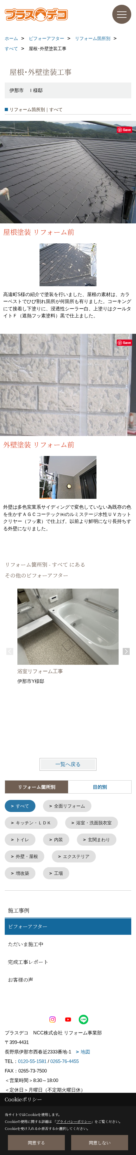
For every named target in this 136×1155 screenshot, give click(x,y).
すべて (22, 805)
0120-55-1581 (32, 1061)
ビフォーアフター (27, 926)
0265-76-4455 (64, 1061)
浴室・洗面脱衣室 (94, 822)
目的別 (100, 786)
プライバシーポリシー (73, 1121)
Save (127, 129)
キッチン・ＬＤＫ (33, 822)
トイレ (22, 839)
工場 (58, 873)
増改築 (22, 873)
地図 (85, 1051)
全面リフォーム (69, 805)
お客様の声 (20, 979)
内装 (58, 839)
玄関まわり (99, 839)
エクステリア (76, 856)
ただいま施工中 (25, 944)
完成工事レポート (28, 962)
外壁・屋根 (27, 856)
